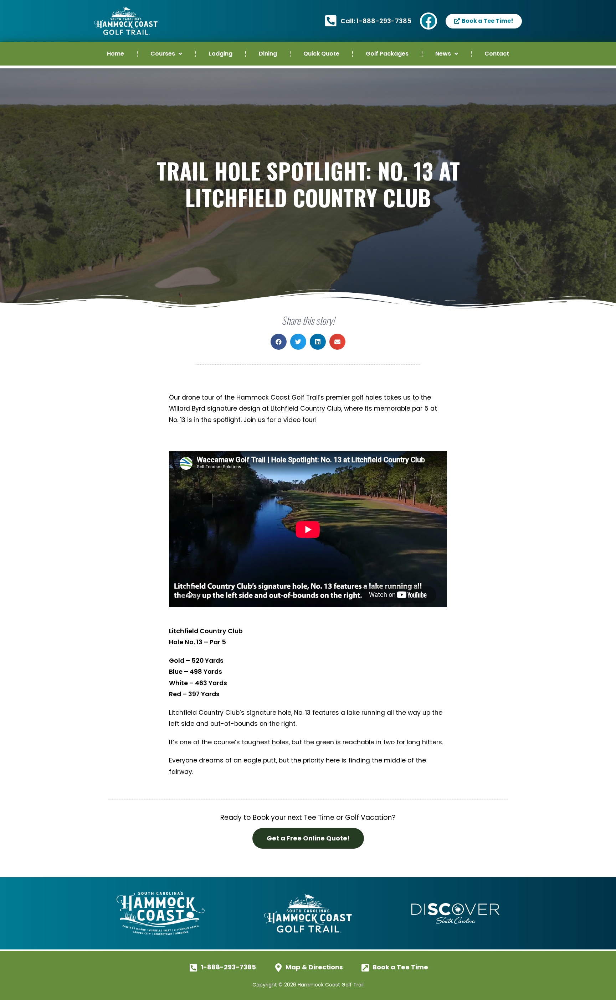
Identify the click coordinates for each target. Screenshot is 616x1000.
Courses (162, 54)
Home (115, 54)
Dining (268, 54)
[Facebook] (428, 21)
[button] (279, 342)
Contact (496, 54)
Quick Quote (321, 54)
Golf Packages (387, 54)
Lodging (220, 54)
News (443, 54)
